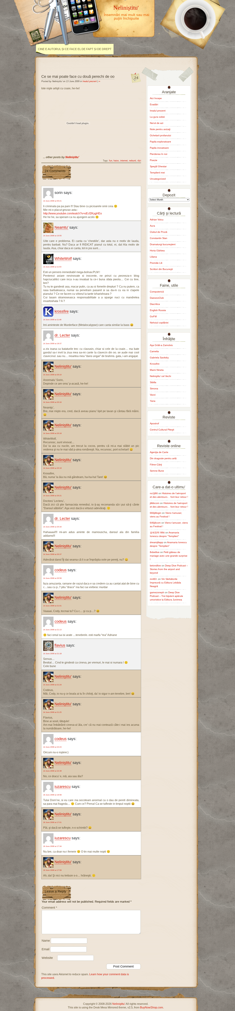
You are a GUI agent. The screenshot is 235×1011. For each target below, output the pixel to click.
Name (46, 940)
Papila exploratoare (160, 141)
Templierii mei (157, 172)
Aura (152, 225)
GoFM (153, 316)
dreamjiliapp (156, 542)
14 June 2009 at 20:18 (52, 433)
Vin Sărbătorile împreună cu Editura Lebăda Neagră (165, 583)
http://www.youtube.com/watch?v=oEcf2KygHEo (72, 213)
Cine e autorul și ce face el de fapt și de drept (74, 49)
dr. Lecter (62, 335)
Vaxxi (153, 394)
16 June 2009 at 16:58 (52, 795)
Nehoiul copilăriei (159, 322)
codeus (61, 570)
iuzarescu (63, 786)
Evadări (154, 104)
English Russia (158, 310)
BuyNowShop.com (151, 1007)
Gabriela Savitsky (159, 357)
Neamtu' (61, 227)
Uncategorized (158, 178)
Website (47, 958)
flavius (60, 645)
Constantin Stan (158, 238)
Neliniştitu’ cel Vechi (160, 376)
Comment (49, 907)
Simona (154, 388)
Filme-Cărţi (156, 464)
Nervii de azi (156, 123)
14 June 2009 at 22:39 (52, 771)
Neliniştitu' (126, 7)
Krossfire (154, 363)
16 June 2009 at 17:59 (52, 870)
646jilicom (155, 522)
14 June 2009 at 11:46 (52, 320)
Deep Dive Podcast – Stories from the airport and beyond (169, 569)
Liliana (153, 256)
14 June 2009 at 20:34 (52, 527)
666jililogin (155, 513)
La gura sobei (157, 116)
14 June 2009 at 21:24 (52, 685)
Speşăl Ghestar (158, 166)
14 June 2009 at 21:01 (52, 606)
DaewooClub (157, 297)
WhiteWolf (63, 258)
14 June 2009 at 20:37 (52, 554)
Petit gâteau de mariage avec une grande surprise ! (168, 556)
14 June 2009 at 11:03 (52, 267)
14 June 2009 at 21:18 (52, 654)
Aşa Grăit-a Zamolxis (161, 345)
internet (124, 160)
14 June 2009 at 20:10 (52, 375)
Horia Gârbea (157, 250)
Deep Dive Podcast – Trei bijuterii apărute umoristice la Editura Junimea (166, 596)
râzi (139, 160)
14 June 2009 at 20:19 (52, 468)
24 (136, 78)
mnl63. (153, 579)
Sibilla (153, 382)
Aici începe (156, 98)
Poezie (153, 160)
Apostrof (154, 423)
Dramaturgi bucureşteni (162, 244)
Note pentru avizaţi (160, 129)
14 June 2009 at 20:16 (52, 402)
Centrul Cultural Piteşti (162, 429)
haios (116, 160)
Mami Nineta (157, 370)
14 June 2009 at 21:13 (52, 630)
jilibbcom (154, 503)
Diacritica (155, 304)
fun (110, 160)
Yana (152, 401)
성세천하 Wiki (157, 532)
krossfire (62, 311)
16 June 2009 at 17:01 (52, 822)
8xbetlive (154, 552)
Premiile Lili (156, 263)
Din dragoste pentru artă (163, 458)
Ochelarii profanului (160, 135)
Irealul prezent (90, 81)
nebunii (132, 160)
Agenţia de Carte (159, 452)
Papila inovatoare (159, 147)
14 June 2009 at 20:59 (52, 578)
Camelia (154, 351)
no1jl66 (154, 493)
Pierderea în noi (158, 154)
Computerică (157, 291)
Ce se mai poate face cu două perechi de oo (77, 76)
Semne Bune (157, 470)
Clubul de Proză (158, 232)
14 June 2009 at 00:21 (52, 201)
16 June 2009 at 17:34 (52, 846)
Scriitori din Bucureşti (161, 269)
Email (45, 949)
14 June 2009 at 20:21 (52, 496)
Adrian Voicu (156, 219)
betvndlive (155, 565)
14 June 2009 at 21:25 (52, 712)
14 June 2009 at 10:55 (52, 236)
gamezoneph (157, 592)
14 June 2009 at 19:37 (52, 343)
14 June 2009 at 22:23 (52, 747)
